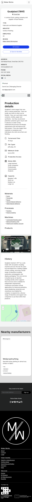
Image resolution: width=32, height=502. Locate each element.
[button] (3, 95)
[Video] (5, 78)
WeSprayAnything (10, 359)
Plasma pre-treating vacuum (14, 223)
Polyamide (9, 198)
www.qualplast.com (7, 67)
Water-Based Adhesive (13, 203)
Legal (2, 454)
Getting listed (5, 462)
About (3, 451)
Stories (3, 473)
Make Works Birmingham (10, 41)
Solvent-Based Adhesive (13, 202)
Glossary (3, 466)
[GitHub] (21, 402)
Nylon (8, 196)
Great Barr (16, 14)
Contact (16, 47)
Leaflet (14, 320)
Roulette (3, 479)
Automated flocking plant (14, 220)
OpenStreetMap (23, 320)
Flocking (8, 211)
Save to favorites (16, 51)
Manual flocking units (12, 221)
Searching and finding (7, 464)
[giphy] (19, 402)
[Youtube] (2, 78)
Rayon (8, 200)
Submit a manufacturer (8, 460)
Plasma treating (11, 212)
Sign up (26, 392)
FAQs (2, 467)
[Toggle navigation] (29, 2)
